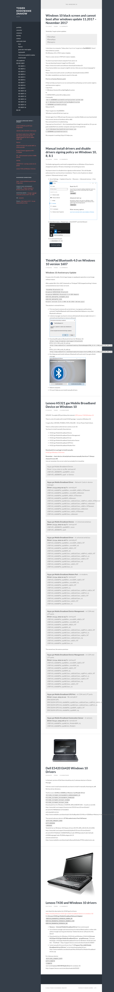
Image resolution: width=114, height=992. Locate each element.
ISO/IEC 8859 (20, 63)
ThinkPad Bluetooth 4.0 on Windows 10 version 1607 (70, 262)
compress (19, 33)
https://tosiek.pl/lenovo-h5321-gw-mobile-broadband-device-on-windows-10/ (69, 913)
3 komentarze (64, 410)
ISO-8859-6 (21, 80)
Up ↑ (95, 988)
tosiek (56, 26)
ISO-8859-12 (22, 96)
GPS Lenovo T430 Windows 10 (84, 415)
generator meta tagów (24, 49)
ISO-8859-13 (22, 99)
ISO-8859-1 (21, 66)
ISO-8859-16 (22, 107)
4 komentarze (64, 775)
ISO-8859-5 (21, 77)
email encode (22, 58)
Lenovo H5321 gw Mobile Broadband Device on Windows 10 (71, 405)
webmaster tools (21, 41)
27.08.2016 (49, 267)
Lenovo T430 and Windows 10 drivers (26, 168)
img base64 (21, 52)
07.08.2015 (49, 410)
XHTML (18, 36)
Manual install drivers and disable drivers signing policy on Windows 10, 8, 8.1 (71, 152)
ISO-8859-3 (21, 71)
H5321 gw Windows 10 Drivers (55, 452)
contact (18, 38)
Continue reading (55, 245)
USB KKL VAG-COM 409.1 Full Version (26, 130)
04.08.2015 (49, 775)
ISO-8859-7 (21, 82)
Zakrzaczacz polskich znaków (26, 55)
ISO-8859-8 (21, 85)
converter (19, 30)
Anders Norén (88, 988)
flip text (20, 47)
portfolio (18, 27)
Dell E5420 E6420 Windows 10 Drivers (67, 770)
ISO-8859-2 (21, 69)
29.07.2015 (49, 906)
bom (19, 44)
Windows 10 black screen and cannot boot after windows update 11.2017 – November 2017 (71, 19)
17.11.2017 (49, 26)
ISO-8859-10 (22, 91)
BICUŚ (18, 110)
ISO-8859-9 (21, 88)
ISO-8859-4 (21, 74)
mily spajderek (20, 60)
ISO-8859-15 (22, 104)
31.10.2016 (49, 159)
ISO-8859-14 (22, 102)
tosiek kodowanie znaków (23, 11)
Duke (17, 181)
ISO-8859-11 (22, 93)
